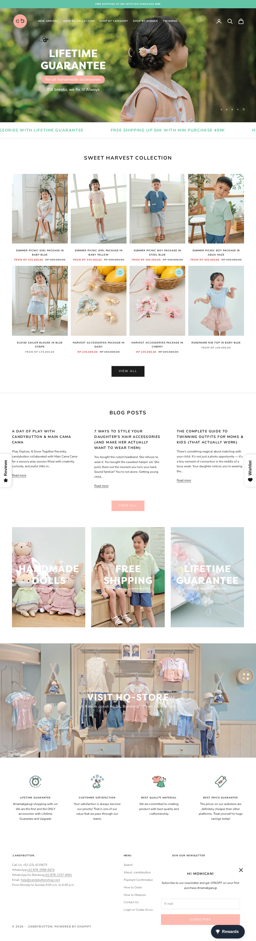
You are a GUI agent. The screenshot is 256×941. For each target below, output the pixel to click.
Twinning (170, 21)
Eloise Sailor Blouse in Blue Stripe (40, 344)
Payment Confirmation (139, 880)
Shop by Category (114, 21)
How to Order (133, 887)
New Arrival (48, 21)
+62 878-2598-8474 (40, 870)
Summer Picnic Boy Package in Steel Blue (157, 252)
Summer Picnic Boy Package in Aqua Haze (216, 252)
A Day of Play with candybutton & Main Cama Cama (41, 437)
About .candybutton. (138, 872)
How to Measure (135, 895)
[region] (128, 65)
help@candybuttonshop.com (40, 880)
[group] (128, 65)
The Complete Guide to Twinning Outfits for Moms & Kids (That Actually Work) (210, 437)
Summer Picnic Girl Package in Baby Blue (40, 252)
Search (128, 865)
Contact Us (131, 902)
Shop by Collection (78, 21)
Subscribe (200, 919)
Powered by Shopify (72, 926)
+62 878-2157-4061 (58, 875)
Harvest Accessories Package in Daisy (99, 344)
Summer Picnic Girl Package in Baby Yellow (99, 252)
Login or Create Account (140, 910)
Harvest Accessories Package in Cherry (158, 344)
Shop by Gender (145, 21)
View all (128, 371)
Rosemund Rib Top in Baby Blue (216, 342)
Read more (19, 475)
